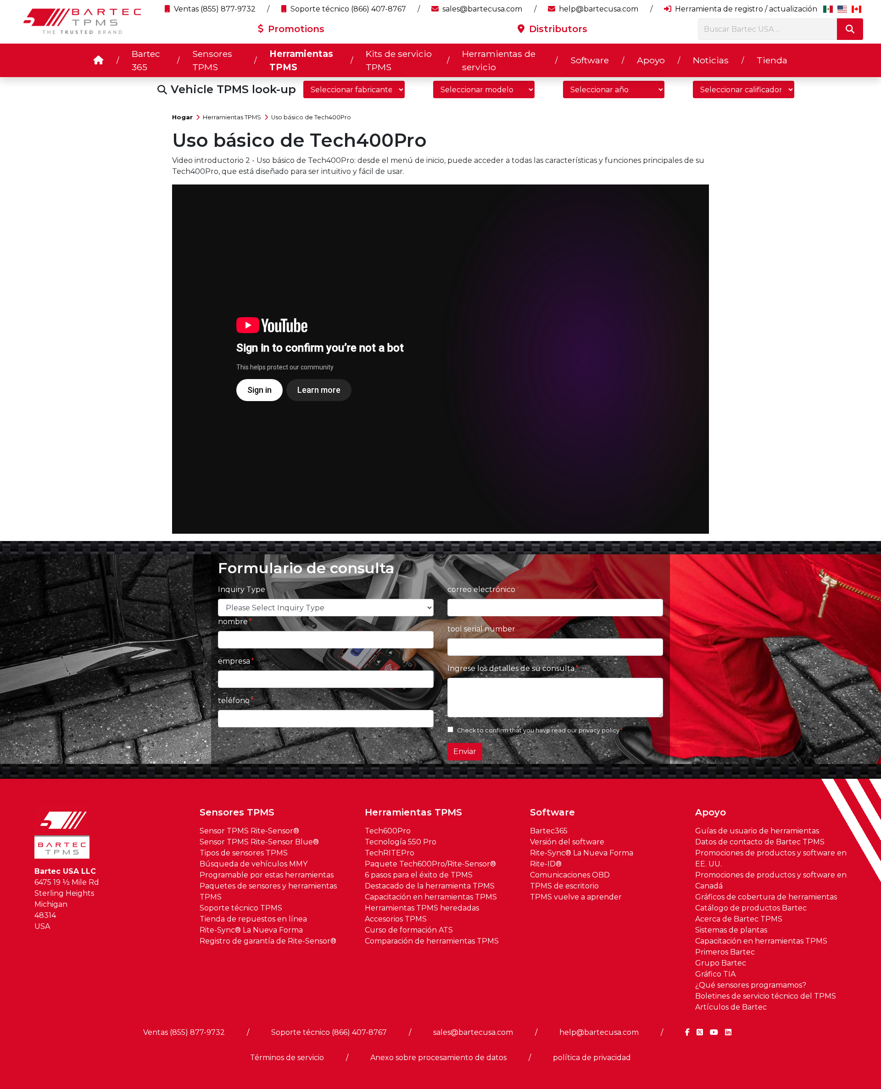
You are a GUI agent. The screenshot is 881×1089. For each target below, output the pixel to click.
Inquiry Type (241, 589)
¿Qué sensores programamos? (750, 985)
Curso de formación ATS (409, 930)
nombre (233, 621)
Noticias (711, 60)
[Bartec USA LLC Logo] (82, 21)
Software (589, 60)
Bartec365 (549, 831)
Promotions (294, 28)
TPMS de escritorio (564, 886)
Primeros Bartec (725, 952)
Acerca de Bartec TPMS (738, 919)
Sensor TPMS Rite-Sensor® (249, 831)
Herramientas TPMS (301, 60)
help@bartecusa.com (597, 9)
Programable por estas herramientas (267, 875)
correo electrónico (481, 589)
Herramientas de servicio (498, 60)
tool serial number (481, 629)
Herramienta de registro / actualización (745, 9)
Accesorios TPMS (396, 919)
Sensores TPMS (212, 60)
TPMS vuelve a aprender (576, 897)
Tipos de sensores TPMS (244, 853)
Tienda (772, 60)
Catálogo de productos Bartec (751, 908)
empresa (234, 661)
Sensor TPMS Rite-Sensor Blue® (259, 842)
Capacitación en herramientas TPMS (431, 897)
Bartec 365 (146, 60)
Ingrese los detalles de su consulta (510, 668)
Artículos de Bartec (731, 1007)
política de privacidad (592, 1057)
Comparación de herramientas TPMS (432, 941)
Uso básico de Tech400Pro (311, 117)
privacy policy (599, 730)
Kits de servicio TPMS (399, 60)
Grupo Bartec (720, 963)
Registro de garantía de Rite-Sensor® (268, 941)
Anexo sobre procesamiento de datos (438, 1057)
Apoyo (651, 60)
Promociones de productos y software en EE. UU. (771, 858)
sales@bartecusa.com (481, 9)
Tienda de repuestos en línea (253, 919)
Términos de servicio (287, 1057)
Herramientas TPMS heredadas (422, 908)
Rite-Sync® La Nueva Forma (251, 930)
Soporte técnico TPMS (241, 908)
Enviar (464, 751)
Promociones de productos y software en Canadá (771, 880)
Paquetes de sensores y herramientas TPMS (268, 891)
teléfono (234, 700)
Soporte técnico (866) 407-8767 (347, 9)
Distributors (556, 28)
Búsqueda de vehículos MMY (253, 864)
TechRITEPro (389, 853)
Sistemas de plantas (731, 930)
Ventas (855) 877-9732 (214, 9)
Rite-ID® (546, 864)
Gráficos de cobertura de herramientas (766, 897)
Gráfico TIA (715, 974)
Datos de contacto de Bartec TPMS (760, 842)
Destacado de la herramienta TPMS (430, 886)
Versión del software (567, 842)
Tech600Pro (388, 831)
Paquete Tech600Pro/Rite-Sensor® (430, 864)
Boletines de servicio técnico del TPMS (765, 996)
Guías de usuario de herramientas (757, 831)
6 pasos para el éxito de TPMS (419, 875)
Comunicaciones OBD (570, 875)
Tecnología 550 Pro (400, 842)
